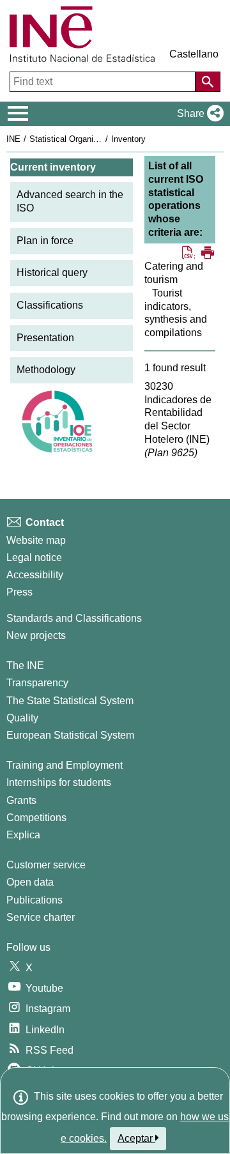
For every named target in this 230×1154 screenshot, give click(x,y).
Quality (22, 717)
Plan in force (45, 240)
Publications (34, 900)
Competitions (36, 817)
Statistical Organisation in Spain (88, 139)
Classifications (50, 305)
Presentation (45, 337)
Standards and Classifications (74, 618)
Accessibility (34, 574)
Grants (21, 800)
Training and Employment (64, 765)
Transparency (37, 682)
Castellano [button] (193, 54)
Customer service (46, 864)
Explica (23, 834)
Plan (171, 452)
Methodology (46, 369)
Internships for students (58, 782)
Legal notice (34, 557)
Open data (30, 882)
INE (13, 139)
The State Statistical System (70, 700)
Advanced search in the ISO (70, 201)
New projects (36, 635)
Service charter (40, 917)
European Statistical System (70, 735)
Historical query (52, 272)
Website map (36, 540)
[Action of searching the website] (207, 82)
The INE (25, 665)
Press (19, 592)
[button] (198, 113)
